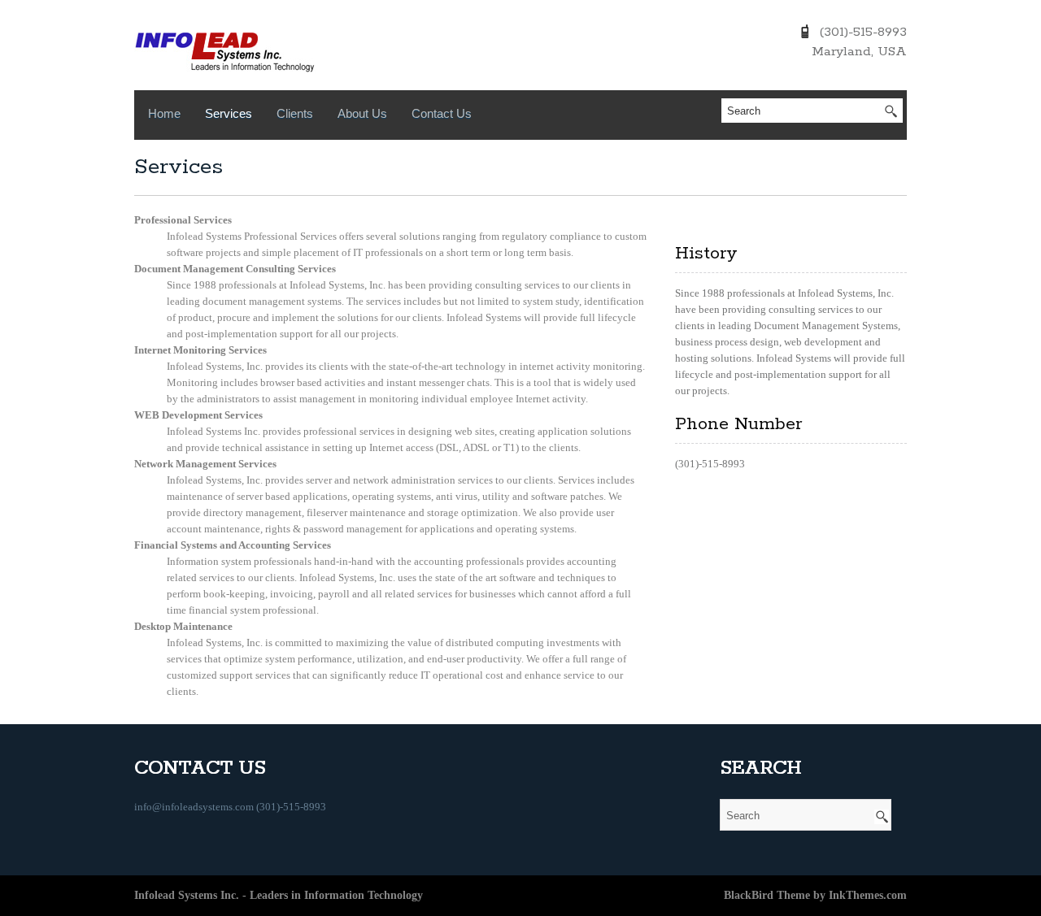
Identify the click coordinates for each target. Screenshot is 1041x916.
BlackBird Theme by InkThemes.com (815, 895)
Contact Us (442, 113)
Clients (295, 113)
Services (228, 113)
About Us (362, 113)
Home (164, 113)
